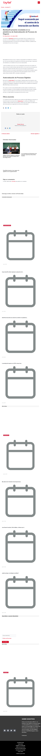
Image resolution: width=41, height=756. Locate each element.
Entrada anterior (5, 133)
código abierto (11, 80)
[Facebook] (5, 108)
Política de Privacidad (7, 638)
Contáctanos (24, 735)
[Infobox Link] (20, 193)
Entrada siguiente (35, 133)
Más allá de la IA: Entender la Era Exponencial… (11, 481)
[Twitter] (11, 730)
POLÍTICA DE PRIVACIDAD (20, 748)
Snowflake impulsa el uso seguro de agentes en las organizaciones (11, 171)
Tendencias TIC (6, 435)
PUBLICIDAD (20, 744)
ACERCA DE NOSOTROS (20, 747)
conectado (13, 181)
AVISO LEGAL (20, 751)
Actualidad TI (7, 7)
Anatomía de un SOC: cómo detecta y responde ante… (15, 227)
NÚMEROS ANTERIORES (20, 745)
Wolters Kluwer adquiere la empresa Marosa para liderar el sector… (18, 674)
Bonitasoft (11, 38)
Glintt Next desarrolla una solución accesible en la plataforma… (15, 317)
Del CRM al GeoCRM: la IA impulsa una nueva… (14, 437)
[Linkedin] (8, 108)
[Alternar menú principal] (39, 2)
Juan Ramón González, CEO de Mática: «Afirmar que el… (13, 527)
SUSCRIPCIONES (20, 742)
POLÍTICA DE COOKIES (20, 750)
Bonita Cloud (20, 101)
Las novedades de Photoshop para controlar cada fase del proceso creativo (29, 154)
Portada (2, 7)
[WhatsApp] (10, 108)
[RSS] (14, 730)
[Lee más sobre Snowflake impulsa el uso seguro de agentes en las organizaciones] (11, 164)
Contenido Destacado (7, 225)
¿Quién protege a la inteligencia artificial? (10, 573)
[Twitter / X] (3, 108)
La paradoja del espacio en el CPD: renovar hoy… (12, 363)
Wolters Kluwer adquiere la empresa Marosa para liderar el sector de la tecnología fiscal (11, 156)
